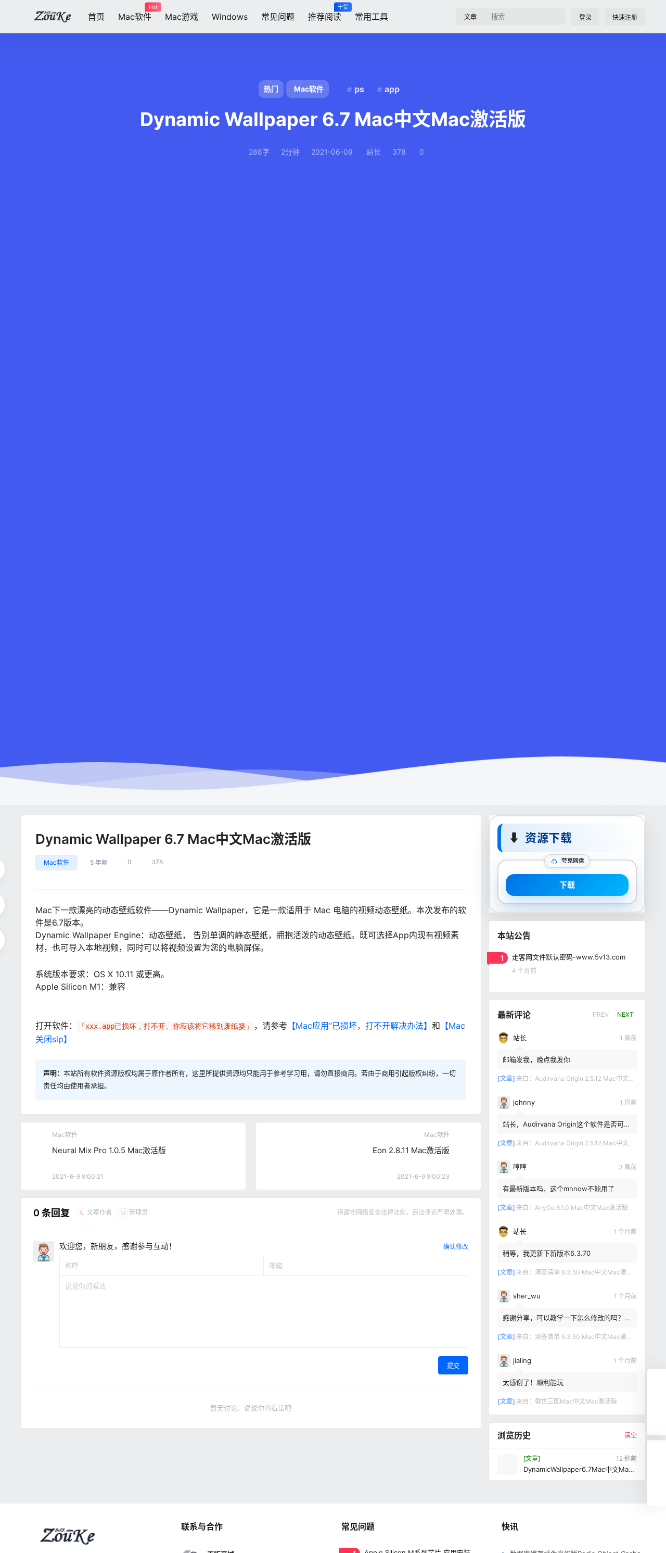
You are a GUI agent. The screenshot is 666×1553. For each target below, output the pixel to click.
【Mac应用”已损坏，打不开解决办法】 (359, 1025)
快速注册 (624, 17)
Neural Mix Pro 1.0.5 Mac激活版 (109, 1150)
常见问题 (277, 16)
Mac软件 (134, 13)
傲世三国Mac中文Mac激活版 (576, 1401)
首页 (96, 16)
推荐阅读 (324, 13)
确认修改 (455, 1247)
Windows (230, 16)
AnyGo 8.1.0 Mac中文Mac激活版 (581, 1207)
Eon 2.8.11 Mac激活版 (411, 1150)
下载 (567, 884)
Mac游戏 (181, 16)
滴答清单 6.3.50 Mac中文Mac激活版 (587, 1272)
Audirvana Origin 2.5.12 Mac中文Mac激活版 (597, 1078)
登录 (585, 17)
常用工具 (371, 16)
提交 (453, 1366)
